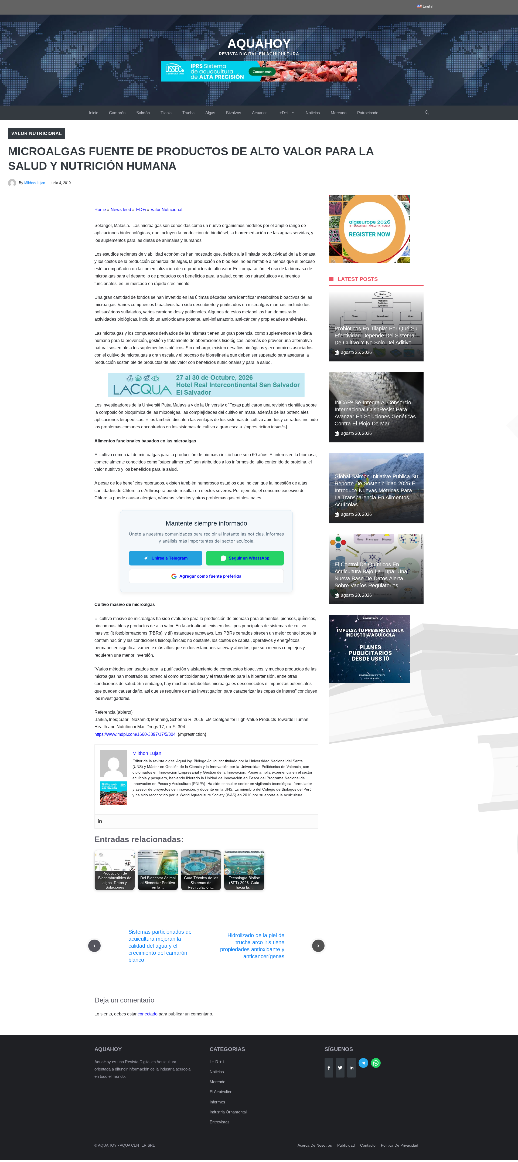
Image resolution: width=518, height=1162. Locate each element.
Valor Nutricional (36, 133)
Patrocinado (367, 112)
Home (100, 209)
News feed (121, 209)
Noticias (313, 112)
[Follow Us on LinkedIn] (351, 1068)
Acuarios (260, 112)
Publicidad (346, 1145)
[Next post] (318, 946)
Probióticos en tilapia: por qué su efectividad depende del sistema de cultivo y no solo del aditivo (376, 335)
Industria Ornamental (228, 1112)
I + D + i (217, 1061)
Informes (217, 1102)
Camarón (117, 112)
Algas (210, 112)
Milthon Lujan (34, 183)
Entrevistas (220, 1122)
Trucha (188, 112)
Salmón (143, 112)
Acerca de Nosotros (315, 1145)
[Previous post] (94, 946)
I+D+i (283, 112)
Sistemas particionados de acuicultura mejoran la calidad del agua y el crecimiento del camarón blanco (160, 946)
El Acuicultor (220, 1091)
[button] (427, 113)
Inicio (93, 112)
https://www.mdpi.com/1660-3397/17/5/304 (135, 734)
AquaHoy (259, 43)
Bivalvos (233, 112)
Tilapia (166, 112)
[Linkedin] (99, 821)
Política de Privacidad (399, 1145)
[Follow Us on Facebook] (329, 1068)
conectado (148, 1014)
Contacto (368, 1145)
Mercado (338, 112)
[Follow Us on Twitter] (340, 1068)
